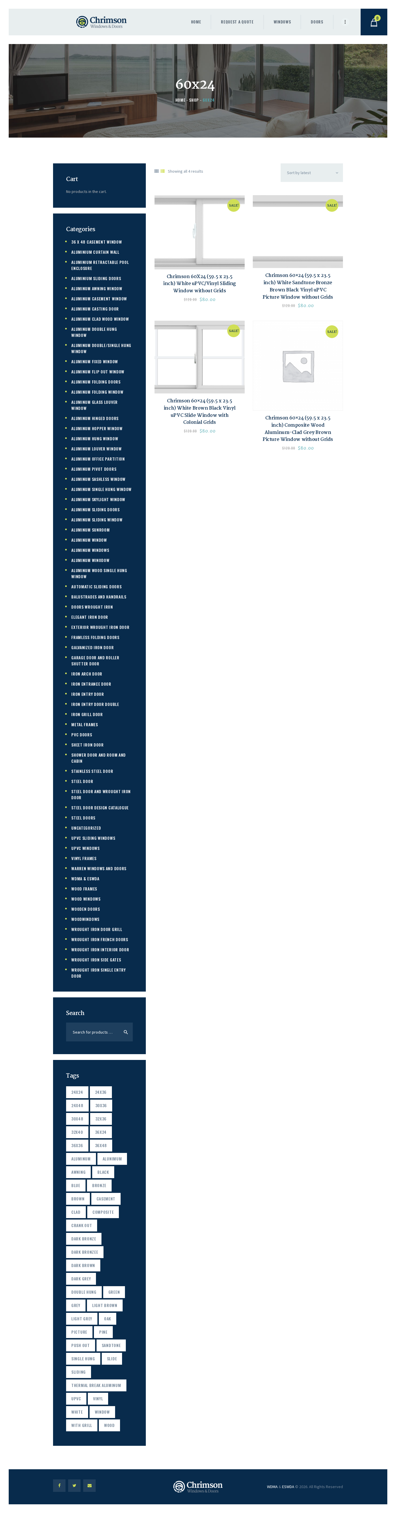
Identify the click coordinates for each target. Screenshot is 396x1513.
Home (180, 100)
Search (125, 1032)
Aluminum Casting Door (95, 309)
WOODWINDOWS (85, 919)
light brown (104, 1305)
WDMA (272, 1486)
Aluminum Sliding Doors (95, 509)
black (103, 1172)
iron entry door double (95, 704)
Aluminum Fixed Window (94, 361)
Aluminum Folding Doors (95, 382)
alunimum (112, 1159)
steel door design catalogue (100, 807)
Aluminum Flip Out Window (97, 371)
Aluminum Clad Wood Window (100, 319)
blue (75, 1185)
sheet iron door (87, 745)
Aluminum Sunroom (90, 530)
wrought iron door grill (96, 929)
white (77, 1412)
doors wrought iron (92, 607)
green (114, 1292)
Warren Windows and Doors (98, 868)
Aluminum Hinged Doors (95, 418)
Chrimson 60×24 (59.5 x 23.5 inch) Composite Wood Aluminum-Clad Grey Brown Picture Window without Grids (298, 429)
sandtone (111, 1345)
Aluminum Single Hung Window (101, 489)
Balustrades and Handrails (98, 597)
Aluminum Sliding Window (96, 519)
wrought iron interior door (100, 949)
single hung (83, 1358)
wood (109, 1425)
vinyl (98, 1398)
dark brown (83, 1265)
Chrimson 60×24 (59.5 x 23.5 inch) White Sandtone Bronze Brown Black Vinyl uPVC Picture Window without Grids (298, 286)
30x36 (101, 1105)
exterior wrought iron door (100, 627)
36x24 (101, 1132)
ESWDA (288, 1486)
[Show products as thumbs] (157, 171)
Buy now (199, 232)
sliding (78, 1372)
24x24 (77, 1092)
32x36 (101, 1119)
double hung (84, 1292)
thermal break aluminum (96, 1385)
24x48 (77, 1105)
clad (76, 1212)
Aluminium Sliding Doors (96, 278)
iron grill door (87, 714)
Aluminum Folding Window (97, 392)
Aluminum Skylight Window (98, 499)
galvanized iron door (92, 647)
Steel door (82, 781)
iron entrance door (91, 684)
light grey (81, 1318)
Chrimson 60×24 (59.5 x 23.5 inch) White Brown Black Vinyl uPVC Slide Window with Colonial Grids (199, 412)
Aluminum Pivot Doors (93, 469)
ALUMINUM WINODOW (90, 560)
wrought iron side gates (96, 960)
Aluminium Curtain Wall (95, 252)
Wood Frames (84, 889)
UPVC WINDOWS (85, 848)
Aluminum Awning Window (96, 288)
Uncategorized (86, 828)
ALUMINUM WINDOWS (90, 550)
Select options (298, 232)
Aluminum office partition (98, 459)
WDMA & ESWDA (85, 878)
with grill (81, 1425)
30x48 (77, 1119)
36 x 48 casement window (96, 242)
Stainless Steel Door (92, 771)
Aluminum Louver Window (96, 449)
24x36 (101, 1092)
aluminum (81, 1159)
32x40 (77, 1132)
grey (75, 1305)
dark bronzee (84, 1252)
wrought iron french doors (99, 939)
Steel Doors (83, 818)
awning (78, 1172)
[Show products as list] (163, 171)
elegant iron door (89, 617)
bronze (99, 1185)
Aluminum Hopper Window (96, 428)
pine (103, 1332)
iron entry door (87, 694)
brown (78, 1199)
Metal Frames (84, 724)
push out (80, 1345)
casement (106, 1199)
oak (107, 1318)
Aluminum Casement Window (99, 298)
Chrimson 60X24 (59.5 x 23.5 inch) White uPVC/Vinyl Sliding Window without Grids (199, 284)
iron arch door (86, 674)
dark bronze (83, 1238)
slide (112, 1358)
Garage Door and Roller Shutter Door (95, 660)
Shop (194, 100)
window (102, 1412)
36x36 (77, 1145)
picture (79, 1332)
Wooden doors (85, 909)
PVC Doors (81, 734)
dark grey (81, 1278)
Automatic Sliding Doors (96, 586)
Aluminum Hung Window (94, 438)
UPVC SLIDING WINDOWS (93, 838)
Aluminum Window (89, 540)
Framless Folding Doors (95, 637)
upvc (76, 1398)
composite (103, 1212)
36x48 (101, 1145)
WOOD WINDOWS (85, 899)
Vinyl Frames (83, 858)
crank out (81, 1225)
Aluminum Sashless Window (98, 479)
